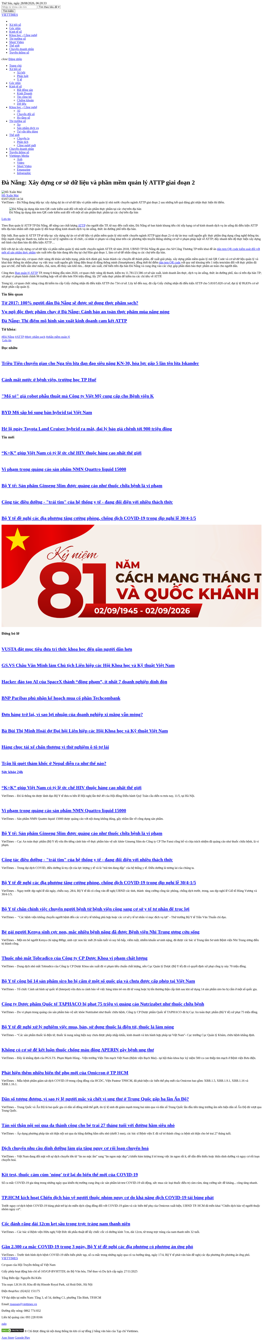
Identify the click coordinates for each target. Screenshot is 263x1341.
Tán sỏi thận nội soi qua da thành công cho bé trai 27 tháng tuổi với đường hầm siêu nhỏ (88, 1125)
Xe (19, 124)
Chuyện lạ (23, 138)
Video (20, 162)
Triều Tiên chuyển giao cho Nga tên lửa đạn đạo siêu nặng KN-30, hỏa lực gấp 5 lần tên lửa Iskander (100, 363)
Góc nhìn (15, 28)
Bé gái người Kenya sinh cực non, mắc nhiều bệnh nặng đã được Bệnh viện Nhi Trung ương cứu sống (100, 931)
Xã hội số (15, 24)
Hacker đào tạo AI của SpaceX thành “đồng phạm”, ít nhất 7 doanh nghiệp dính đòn (84, 681)
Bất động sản (25, 89)
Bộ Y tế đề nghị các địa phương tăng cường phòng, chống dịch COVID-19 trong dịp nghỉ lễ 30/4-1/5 (99, 518)
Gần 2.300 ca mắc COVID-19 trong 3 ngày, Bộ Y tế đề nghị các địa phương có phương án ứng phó (97, 1246)
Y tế (19, 79)
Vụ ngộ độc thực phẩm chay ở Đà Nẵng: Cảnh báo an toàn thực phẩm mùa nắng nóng (85, 311)
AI (18, 110)
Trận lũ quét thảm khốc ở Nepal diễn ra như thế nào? (54, 763)
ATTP (81, 225)
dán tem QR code (170, 262)
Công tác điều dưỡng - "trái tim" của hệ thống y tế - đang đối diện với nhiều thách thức (87, 501)
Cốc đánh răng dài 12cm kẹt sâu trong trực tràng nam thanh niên (66, 1223)
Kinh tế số (15, 31)
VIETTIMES (10, 14)
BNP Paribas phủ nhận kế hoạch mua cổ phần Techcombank (61, 698)
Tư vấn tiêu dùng (27, 131)
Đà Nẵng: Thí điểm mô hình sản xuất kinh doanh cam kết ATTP (64, 320)
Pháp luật (22, 76)
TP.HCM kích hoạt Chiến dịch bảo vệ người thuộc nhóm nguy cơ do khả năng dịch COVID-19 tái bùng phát (108, 1197)
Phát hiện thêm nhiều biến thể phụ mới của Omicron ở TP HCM (65, 1072)
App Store (8, 1337)
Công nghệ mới (26, 145)
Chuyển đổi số (26, 114)
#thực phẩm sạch (35, 336)
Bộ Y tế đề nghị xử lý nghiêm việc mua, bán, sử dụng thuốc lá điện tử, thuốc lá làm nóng (88, 1026)
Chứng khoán (25, 100)
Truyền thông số (19, 52)
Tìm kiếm (8, 11)
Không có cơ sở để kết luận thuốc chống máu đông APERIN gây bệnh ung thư (78, 1049)
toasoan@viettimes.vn (23, 1304)
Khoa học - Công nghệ (23, 35)
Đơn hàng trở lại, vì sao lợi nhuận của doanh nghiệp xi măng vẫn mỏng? (72, 714)
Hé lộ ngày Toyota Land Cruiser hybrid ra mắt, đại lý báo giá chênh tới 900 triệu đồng (87, 428)
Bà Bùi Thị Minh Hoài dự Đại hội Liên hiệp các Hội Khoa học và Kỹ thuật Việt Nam (85, 730)
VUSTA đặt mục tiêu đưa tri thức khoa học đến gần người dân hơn (67, 649)
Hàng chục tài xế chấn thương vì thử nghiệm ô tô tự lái (55, 746)
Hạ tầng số (23, 117)
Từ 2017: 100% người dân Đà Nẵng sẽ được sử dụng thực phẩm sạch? (70, 302)
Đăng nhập (15, 59)
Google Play (22, 1337)
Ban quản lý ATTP (26, 272)
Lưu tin (6, 219)
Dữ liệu (21, 103)
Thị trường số (17, 38)
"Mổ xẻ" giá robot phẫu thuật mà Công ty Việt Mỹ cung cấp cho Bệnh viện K (78, 396)
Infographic (24, 173)
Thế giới (14, 45)
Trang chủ (15, 65)
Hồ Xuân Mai (10, 195)
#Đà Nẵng (8, 336)
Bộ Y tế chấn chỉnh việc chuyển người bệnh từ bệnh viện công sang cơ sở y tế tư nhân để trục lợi (95, 908)
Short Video (16, 42)
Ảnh (19, 159)
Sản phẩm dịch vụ (28, 128)
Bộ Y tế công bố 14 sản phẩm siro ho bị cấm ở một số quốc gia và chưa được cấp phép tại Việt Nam (98, 981)
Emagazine (23, 169)
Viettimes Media (19, 155)
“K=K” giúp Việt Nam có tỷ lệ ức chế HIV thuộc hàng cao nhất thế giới (72, 452)
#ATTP (19, 336)
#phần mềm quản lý (58, 336)
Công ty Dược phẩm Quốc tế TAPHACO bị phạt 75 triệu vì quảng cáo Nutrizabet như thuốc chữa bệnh (103, 1003)
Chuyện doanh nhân (21, 49)
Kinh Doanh (24, 93)
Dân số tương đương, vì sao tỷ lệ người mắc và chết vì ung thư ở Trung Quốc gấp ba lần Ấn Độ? (95, 1098)
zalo (4, 1323)
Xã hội (21, 72)
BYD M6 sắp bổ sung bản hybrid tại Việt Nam (47, 412)
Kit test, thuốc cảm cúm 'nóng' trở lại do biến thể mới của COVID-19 (70, 1174)
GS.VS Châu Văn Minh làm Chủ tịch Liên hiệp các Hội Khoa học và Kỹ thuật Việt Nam (88, 665)
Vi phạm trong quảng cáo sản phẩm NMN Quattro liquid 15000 (64, 469)
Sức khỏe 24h (12, 772)
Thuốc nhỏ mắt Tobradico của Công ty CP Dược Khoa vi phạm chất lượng (74, 958)
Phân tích (22, 141)
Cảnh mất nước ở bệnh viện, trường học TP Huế (49, 379)
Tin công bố (24, 96)
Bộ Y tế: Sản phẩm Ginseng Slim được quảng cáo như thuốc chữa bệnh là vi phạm (82, 485)
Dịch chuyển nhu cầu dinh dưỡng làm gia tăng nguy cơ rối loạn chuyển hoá (75, 1148)
